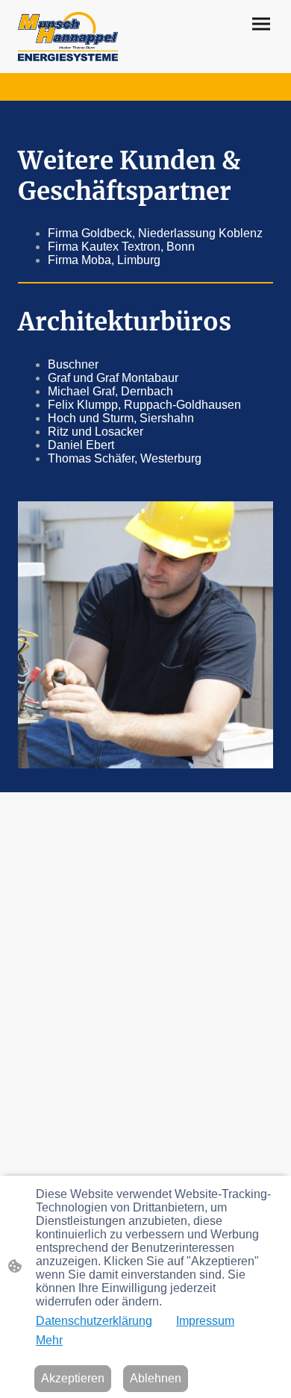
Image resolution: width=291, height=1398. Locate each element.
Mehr (49, 1340)
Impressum (205, 1320)
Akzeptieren (72, 1378)
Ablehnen (155, 1378)
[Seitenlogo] (68, 36)
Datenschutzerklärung (94, 1320)
